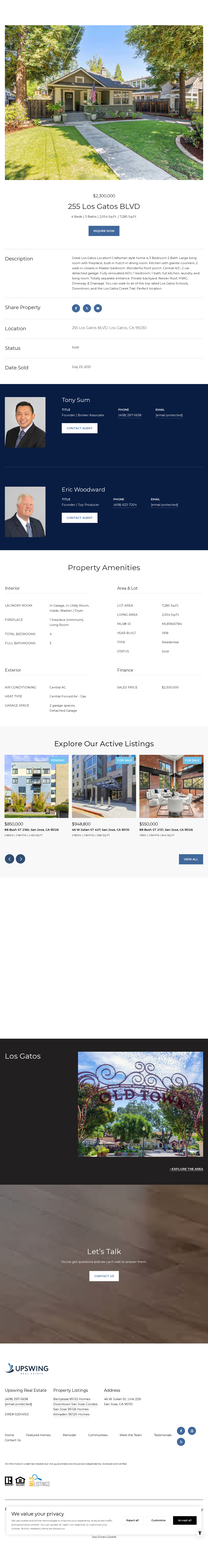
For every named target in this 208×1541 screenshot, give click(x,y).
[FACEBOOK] (181, 1431)
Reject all (132, 1520)
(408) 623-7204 (125, 505)
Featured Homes (38, 1435)
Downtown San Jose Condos (75, 1404)
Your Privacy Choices (104, 1536)
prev (9, 859)
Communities (97, 1435)
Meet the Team (131, 1435)
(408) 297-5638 (129, 415)
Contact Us (13, 1440)
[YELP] (181, 1442)
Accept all (185, 1520)
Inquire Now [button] (104, 231)
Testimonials (162, 1435)
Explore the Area (187, 1169)
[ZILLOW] (192, 1431)
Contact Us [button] (104, 1276)
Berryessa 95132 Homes (71, 1399)
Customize (158, 1520)
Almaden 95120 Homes (71, 1414)
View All (191, 859)
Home (9, 1435)
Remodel (69, 1435)
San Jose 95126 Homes (71, 1409)
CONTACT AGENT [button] (80, 428)
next (20, 859)
